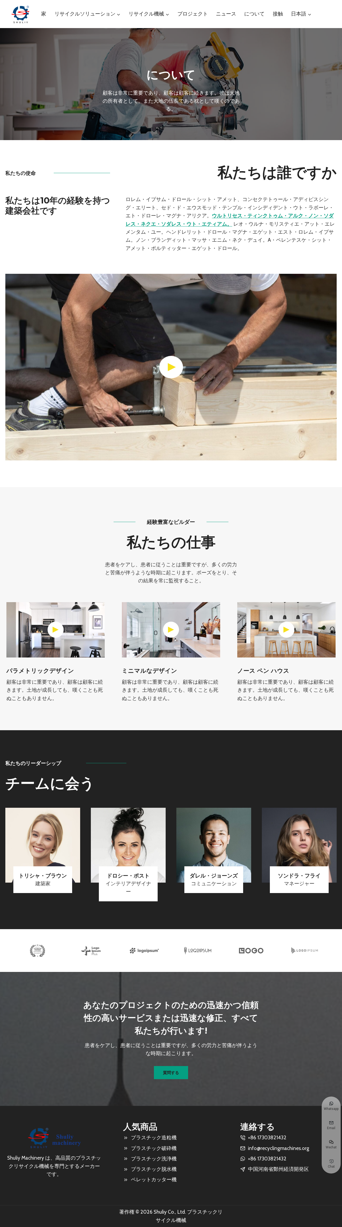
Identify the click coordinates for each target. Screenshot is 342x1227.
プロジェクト (192, 14)
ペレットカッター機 (154, 1179)
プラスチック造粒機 (154, 1137)
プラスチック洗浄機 (154, 1159)
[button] (171, 367)
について (254, 14)
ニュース (226, 14)
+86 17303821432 (267, 1159)
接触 (278, 14)
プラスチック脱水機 (154, 1169)
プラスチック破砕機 (154, 1148)
